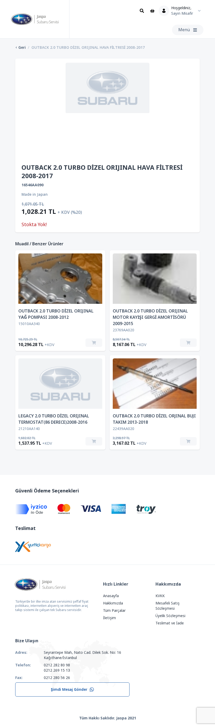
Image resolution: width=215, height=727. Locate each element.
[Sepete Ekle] (93, 342)
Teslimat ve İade (169, 623)
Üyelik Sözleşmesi (170, 615)
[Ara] (142, 11)
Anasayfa (111, 595)
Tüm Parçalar (114, 610)
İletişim (109, 617)
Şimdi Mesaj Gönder (69, 689)
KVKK (160, 595)
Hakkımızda (113, 603)
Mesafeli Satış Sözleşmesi (167, 606)
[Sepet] (152, 11)
